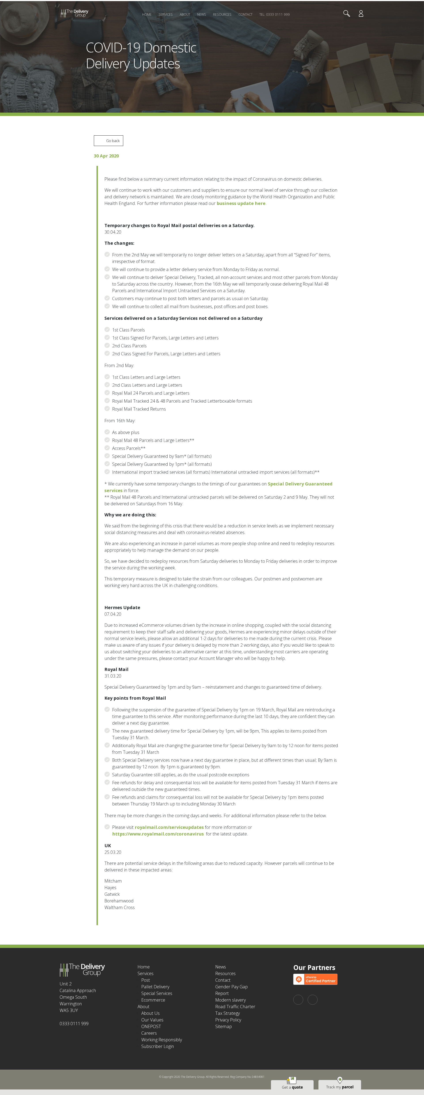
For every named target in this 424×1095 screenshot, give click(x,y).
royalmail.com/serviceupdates (169, 827)
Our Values (152, 1020)
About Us (150, 1013)
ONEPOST (151, 1026)
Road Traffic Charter (235, 1007)
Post (145, 980)
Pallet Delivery (155, 987)
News (201, 14)
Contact (245, 14)
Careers (149, 1033)
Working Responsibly (161, 1040)
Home (146, 14)
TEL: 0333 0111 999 (274, 14)
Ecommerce (153, 1000)
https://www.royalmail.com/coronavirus (158, 834)
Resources (222, 14)
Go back (113, 140)
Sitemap (223, 1026)
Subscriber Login (157, 1046)
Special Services (156, 993)
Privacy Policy (228, 1020)
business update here (241, 203)
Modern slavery (230, 1000)
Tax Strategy (227, 1013)
